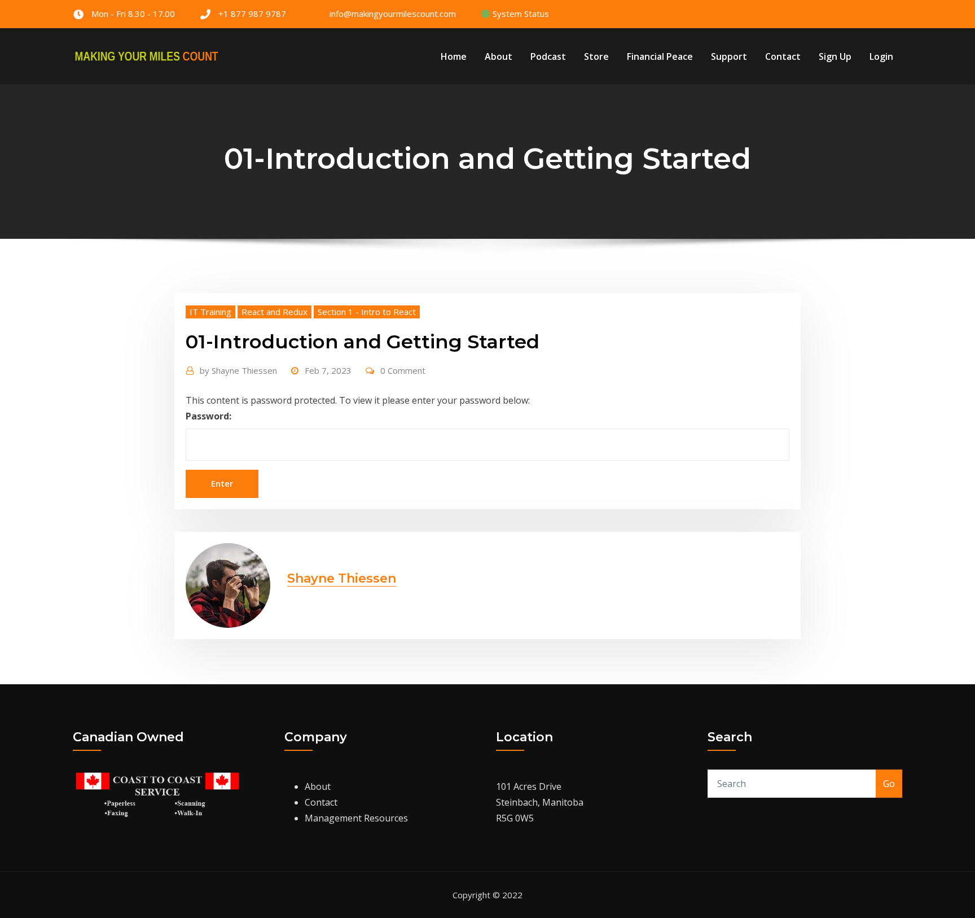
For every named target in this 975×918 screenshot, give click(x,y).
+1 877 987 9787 (252, 13)
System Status (519, 13)
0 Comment (402, 370)
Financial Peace (660, 56)
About (498, 56)
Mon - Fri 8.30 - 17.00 (133, 13)
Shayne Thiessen (238, 370)
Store (596, 56)
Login (881, 56)
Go (889, 783)
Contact (783, 56)
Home (454, 56)
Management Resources (356, 818)
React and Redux (274, 311)
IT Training (210, 311)
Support (729, 56)
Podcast (548, 56)
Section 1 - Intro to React (367, 311)
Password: (208, 416)
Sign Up (835, 56)
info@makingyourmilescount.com (393, 13)
